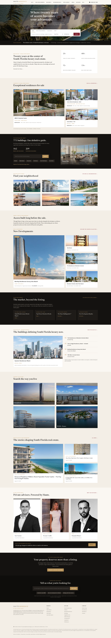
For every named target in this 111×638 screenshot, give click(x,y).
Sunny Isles (29, 160)
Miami (48, 608)
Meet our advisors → (92, 492)
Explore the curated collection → (89, 229)
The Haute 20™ (67, 618)
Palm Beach (49, 613)
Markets (65, 609)
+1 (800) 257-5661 (18, 626)
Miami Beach (22, 160)
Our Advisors (84, 609)
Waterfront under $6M (41, 592)
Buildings (49, 2)
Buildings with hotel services (68, 592)
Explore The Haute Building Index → (21, 164)
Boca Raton (51, 160)
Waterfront (66, 620)
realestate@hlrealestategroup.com (28, 626)
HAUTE (20, 2)
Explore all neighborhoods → (90, 173)
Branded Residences (68, 611)
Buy (32, 2)
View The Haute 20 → (92, 329)
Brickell (15, 160)
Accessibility (28, 634)
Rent (55, 30)
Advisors (78, 2)
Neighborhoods (57, 2)
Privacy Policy (23, 634)
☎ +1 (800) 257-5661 (93, 2)
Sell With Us (84, 611)
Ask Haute (73, 588)
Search (76, 34)
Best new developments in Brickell (54, 592)
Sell (83, 2)
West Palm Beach (43, 160)
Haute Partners (33, 634)
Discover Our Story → (18, 69)
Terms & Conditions (16, 634)
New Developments (40, 2)
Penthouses (66, 621)
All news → (95, 437)
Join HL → (92, 544)
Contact (83, 613)
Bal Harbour (36, 160)
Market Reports (67, 616)
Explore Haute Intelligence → (90, 297)
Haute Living (84, 608)
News (73, 2)
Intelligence (66, 2)
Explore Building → (92, 163)
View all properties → (92, 83)
